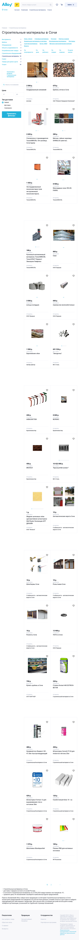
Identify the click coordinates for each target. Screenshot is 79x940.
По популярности (28, 51)
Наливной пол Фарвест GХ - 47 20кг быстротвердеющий (36, 752)
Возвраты (5, 929)
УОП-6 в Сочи (58, 635)
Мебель (11, 42)
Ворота (26, 46)
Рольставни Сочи (59, 584)
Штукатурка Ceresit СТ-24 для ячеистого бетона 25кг (63, 752)
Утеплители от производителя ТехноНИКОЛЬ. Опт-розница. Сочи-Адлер (37, 140)
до (17, 94)
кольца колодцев (32, 305)
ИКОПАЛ (29, 468)
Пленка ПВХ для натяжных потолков (63, 849)
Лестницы (72, 41)
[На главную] (7, 5)
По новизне (62, 51)
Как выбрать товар (8, 919)
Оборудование (11, 45)
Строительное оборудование (11, 53)
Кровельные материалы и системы (35, 41)
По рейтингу (45, 51)
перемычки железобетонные (63, 305)
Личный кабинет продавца (26, 920)
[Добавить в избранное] (47, 61)
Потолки (53, 39)
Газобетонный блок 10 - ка (62, 800)
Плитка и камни (64, 39)
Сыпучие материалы (30, 43)
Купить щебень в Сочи (34, 685)
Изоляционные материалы (57, 41)
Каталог (17, 10)
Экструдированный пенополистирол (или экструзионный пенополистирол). (34, 190)
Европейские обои (33, 353)
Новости (43, 919)
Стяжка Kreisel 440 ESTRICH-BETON (63, 686)
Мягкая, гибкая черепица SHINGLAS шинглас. (62, 139)
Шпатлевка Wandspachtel (35, 848)
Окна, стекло (28, 39)
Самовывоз (8, 108)
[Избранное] (57, 4)
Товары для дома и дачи (11, 61)
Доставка (7, 105)
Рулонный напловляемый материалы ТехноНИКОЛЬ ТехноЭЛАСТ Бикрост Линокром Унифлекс (35, 258)
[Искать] (50, 4)
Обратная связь (7, 922)
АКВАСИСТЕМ (31, 419)
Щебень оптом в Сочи (61, 90)
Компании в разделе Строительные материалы (11, 74)
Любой (6, 102)
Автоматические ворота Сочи (64, 516)
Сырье (11, 59)
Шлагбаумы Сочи (32, 584)
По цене (37, 51)
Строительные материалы (37, 10)
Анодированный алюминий (36, 90)
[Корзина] (62, 5)
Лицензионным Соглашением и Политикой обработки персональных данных (68, 932)
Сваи (54, 256)
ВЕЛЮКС (56, 419)
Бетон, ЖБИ (43, 43)
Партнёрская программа (48, 922)
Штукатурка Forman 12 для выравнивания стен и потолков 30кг (36, 802)
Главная (4, 28)
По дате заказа (70, 51)
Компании (24, 10)
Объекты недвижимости (11, 48)
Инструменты (11, 39)
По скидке (53, 51)
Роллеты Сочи (31, 635)
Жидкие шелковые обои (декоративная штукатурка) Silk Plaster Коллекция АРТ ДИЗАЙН (36, 520)
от (4, 94)
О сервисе (5, 925)
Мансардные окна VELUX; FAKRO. (62, 189)
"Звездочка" (57, 353)
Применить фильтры (11, 115)
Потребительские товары (11, 50)
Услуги (49, 10)
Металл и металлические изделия (61, 43)
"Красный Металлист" (61, 468)
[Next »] (59, 884)
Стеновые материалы (42, 39)
